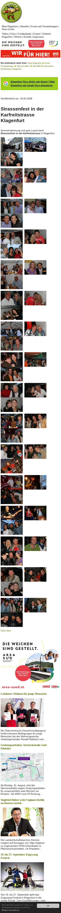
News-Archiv (8, 29)
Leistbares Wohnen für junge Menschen (24, 693)
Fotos (13, 34)
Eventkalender (24, 34)
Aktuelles (24, 26)
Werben (18, 37)
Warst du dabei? (23, 66)
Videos (5, 34)
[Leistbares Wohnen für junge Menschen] (22, 712)
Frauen (36, 34)
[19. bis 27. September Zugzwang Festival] (22, 876)
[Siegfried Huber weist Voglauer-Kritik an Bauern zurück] (22, 821)
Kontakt (27, 37)
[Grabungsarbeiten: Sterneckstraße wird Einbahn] (22, 767)
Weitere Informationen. (11, 910)
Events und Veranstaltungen (44, 26)
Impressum (38, 37)
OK (48, 905)
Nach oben (6, 630)
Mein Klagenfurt (10, 26)
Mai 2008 (36, 66)
